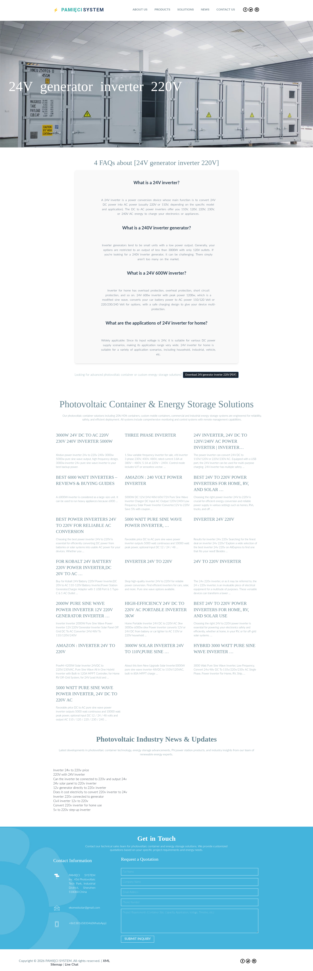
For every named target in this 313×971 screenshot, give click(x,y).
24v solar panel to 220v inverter (75, 783)
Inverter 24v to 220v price (71, 770)
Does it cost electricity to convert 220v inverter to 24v (90, 792)
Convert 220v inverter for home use (77, 805)
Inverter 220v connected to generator (78, 796)
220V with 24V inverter (69, 774)
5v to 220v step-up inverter (72, 809)
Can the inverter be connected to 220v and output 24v (90, 779)
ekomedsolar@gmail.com (84, 907)
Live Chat (71, 964)
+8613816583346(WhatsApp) (87, 923)
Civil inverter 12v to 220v (70, 801)
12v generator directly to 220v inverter (79, 787)
